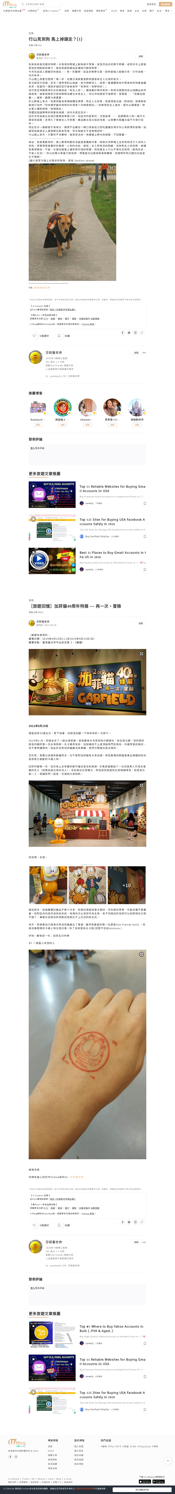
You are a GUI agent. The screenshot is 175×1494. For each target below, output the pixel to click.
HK (35, 1478)
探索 (67, 10)
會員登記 (151, 4)
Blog (60, 1478)
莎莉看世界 (43, 54)
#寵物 (104, 1446)
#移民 (155, 1446)
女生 (137, 10)
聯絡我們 (69, 1482)
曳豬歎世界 (137, 419)
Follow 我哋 (88, 324)
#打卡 (118, 1446)
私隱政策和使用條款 (84, 1488)
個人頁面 (79, 1446)
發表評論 (37, 448)
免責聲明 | (25, 1482)
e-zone (68, 1478)
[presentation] (28, 408)
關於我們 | (13, 1482)
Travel (27, 1478)
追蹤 (141, 56)
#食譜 (125, 1446)
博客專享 (100, 10)
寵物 (74, 318)
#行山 (111, 1446)
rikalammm (87, 419)
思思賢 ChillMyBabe (112, 419)
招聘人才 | (58, 1482)
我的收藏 (79, 1455)
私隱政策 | (47, 1482)
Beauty (43, 1478)
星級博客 (88, 10)
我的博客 (79, 1463)
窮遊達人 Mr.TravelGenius (62, 419)
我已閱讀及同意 (142, 1489)
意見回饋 (52, 1463)
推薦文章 (76, 10)
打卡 (46, 318)
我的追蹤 (79, 1459)
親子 (151, 10)
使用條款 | (36, 1482)
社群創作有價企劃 (12, 10)
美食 (122, 10)
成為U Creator (51, 10)
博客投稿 (52, 1468)
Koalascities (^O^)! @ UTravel (37, 419)
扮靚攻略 (83, 318)
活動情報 (95, 318)
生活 (159, 10)
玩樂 (144, 10)
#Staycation (144, 1446)
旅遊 (129, 10)
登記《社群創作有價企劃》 (63, 309)
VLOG (114, 10)
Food (52, 1478)
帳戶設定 (79, 1450)
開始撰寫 (165, 4)
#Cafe (133, 1446)
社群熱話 (32, 10)
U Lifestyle (15, 1478)
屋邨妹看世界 (42, 287)
